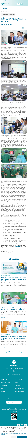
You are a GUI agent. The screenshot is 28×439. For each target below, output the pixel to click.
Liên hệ (16, 394)
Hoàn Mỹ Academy (5, 394)
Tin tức (16, 382)
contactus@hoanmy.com (21, 0)
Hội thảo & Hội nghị (19, 379)
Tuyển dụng (4, 385)
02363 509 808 (17, 246)
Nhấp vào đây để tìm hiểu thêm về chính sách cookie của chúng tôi (13, 434)
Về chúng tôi (4, 379)
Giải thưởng (17, 385)
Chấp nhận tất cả (22, 436)
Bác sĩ (2, 388)
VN (18, 3)
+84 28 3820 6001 (10, 0)
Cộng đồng (3, 391)
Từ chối (13, 436)
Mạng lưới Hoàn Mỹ (5, 382)
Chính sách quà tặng (19, 388)
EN (21, 3)
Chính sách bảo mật (19, 391)
